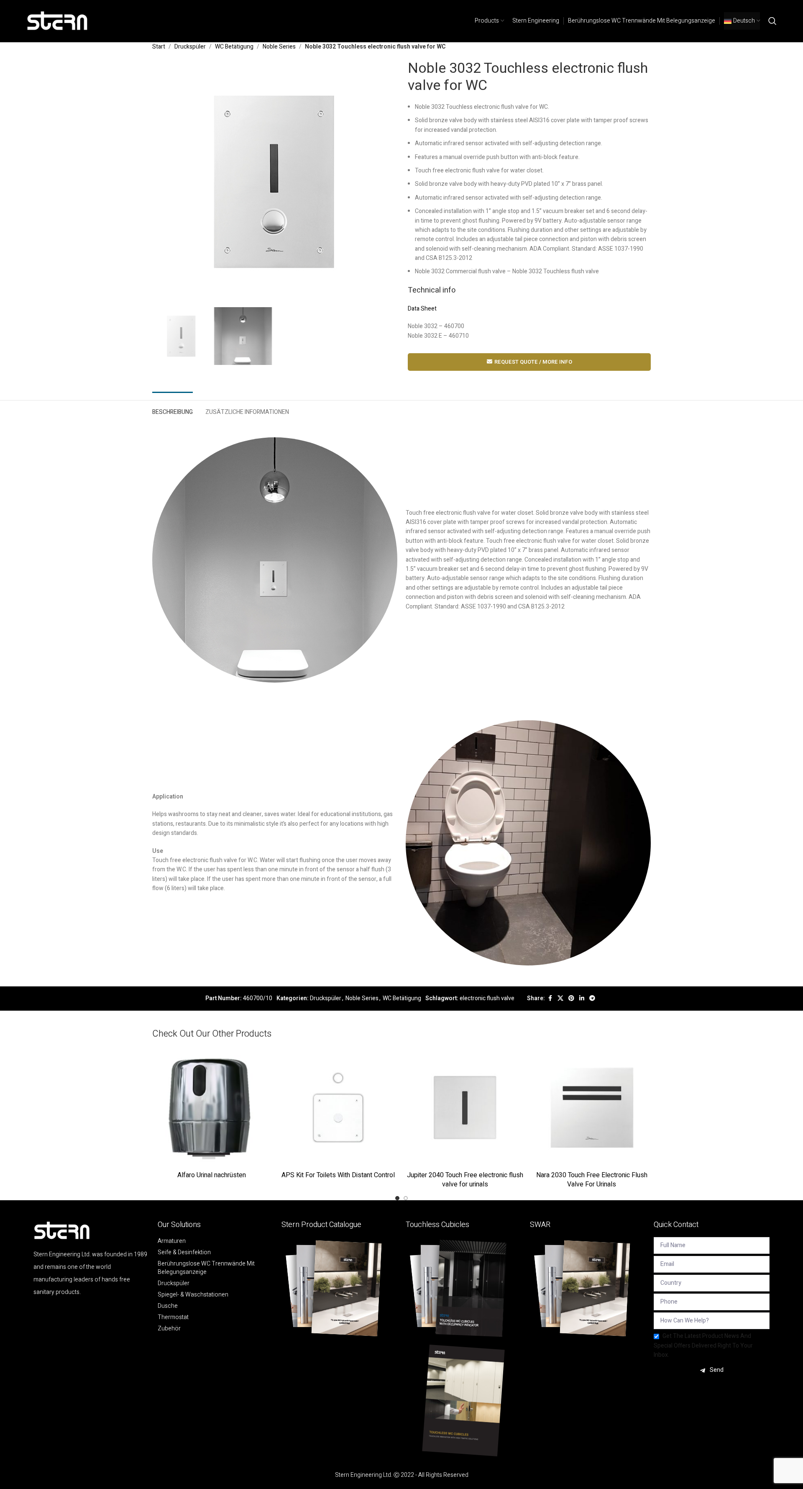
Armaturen (172, 1241)
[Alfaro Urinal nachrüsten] (211, 1107)
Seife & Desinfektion (184, 1252)
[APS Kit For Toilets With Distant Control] (338, 1107)
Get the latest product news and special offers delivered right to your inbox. (703, 1345)
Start (158, 46)
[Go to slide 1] (397, 1198)
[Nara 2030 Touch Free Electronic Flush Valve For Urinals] (591, 1107)
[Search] (772, 21)
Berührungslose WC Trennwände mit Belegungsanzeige (206, 1268)
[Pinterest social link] (571, 998)
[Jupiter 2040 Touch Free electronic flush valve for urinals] (465, 1107)
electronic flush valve (487, 998)
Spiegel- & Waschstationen (193, 1295)
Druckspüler (190, 46)
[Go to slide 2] (406, 1198)
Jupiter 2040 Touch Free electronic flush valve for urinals (465, 1179)
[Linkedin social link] (582, 998)
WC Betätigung (234, 46)
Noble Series (279, 46)
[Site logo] (57, 20)
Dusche (168, 1306)
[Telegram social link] (592, 998)
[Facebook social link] (550, 998)
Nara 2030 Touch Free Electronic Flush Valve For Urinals (591, 1179)
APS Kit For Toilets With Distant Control (338, 1175)
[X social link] (560, 998)
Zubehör (169, 1329)
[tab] (172, 410)
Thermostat (173, 1317)
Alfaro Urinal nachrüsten (211, 1175)
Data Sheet (422, 308)
